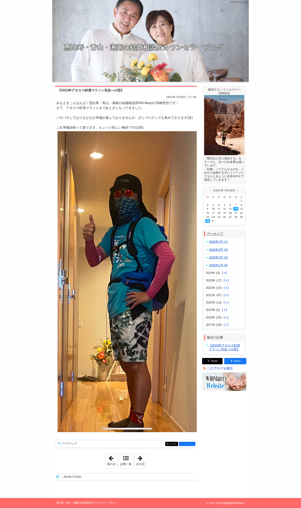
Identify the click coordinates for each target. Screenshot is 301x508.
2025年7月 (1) (218, 241)
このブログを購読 (220, 368)
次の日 (141, 460)
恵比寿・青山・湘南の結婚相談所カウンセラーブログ (143, 47)
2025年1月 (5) (218, 265)
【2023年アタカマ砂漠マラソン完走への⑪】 (91, 90)
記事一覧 (126, 464)
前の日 (112, 460)
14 (235, 208)
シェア (174, 444)
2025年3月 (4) (218, 249)
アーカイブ (215, 233)
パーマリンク (69, 443)
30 (207, 221)
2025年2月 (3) (218, 257)
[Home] (58, 476)
